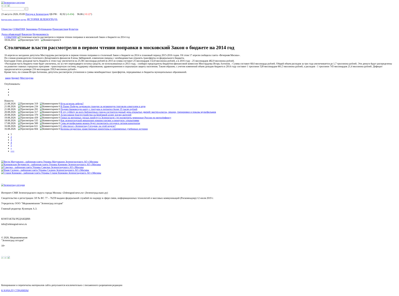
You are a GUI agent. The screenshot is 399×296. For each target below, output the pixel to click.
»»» (12, 151)
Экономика (32, 29)
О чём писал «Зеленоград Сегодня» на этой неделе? (88, 126)
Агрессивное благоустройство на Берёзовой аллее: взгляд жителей (95, 114)
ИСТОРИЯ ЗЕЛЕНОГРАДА (42, 19)
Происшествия (60, 29)
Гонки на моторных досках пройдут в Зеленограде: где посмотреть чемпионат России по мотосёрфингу (115, 117)
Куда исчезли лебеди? (72, 103)
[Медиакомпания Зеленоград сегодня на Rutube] (2, 5)
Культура (73, 29)
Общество (6, 29)
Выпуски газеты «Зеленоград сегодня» (13, 19)
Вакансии (27, 34)
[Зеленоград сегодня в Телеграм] (5, 5)
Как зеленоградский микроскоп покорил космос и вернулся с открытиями (99, 120)
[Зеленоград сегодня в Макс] (10, 5)
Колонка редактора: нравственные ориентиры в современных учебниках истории (104, 129)
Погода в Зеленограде (37, 14)
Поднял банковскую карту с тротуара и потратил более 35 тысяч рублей (98, 109)
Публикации (45, 29)
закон (8, 78)
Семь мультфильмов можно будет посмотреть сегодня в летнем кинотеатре (100, 123)
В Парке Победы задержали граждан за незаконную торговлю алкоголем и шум (102, 106)
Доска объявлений (11, 34)
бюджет (15, 78)
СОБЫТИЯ (19, 29)
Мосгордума (26, 78)
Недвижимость (41, 34)
